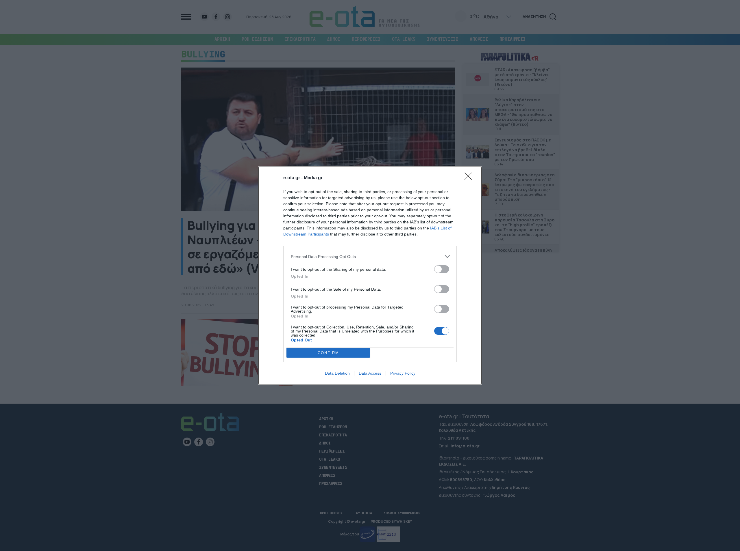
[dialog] (370, 275)
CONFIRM (328, 353)
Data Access (370, 373)
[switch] (441, 269)
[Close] (470, 178)
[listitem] (370, 256)
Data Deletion (337, 373)
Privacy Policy (402, 373)
